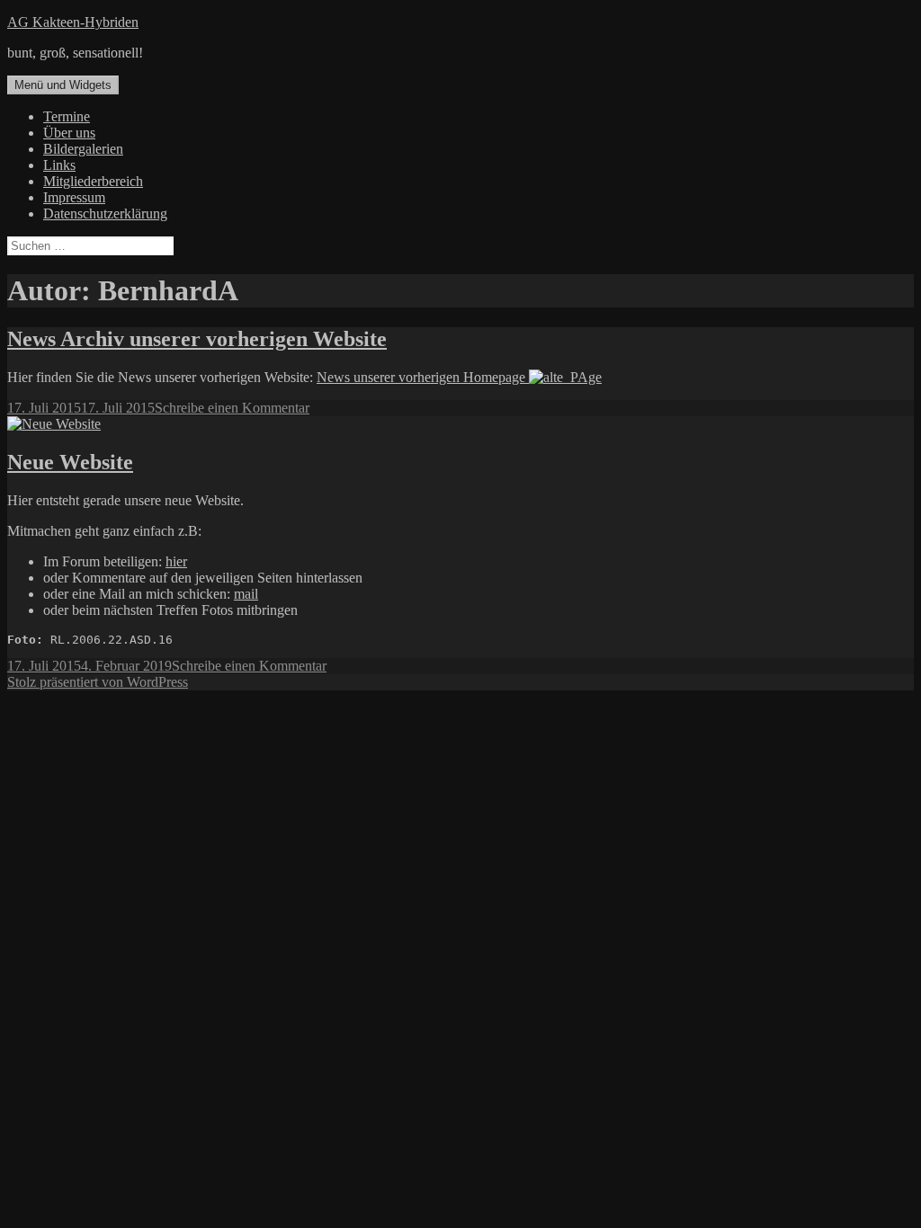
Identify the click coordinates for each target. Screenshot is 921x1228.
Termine (66, 116)
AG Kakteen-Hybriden (73, 22)
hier (176, 561)
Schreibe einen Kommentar (232, 407)
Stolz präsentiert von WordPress (97, 682)
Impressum (74, 197)
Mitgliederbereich (93, 181)
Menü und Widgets (63, 85)
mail (246, 593)
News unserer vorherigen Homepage (423, 377)
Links (59, 165)
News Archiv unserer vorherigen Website (197, 339)
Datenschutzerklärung (105, 213)
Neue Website (70, 462)
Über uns (69, 132)
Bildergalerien (83, 148)
